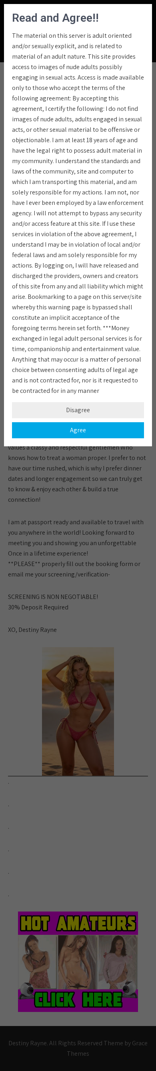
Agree (78, 430)
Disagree (78, 410)
